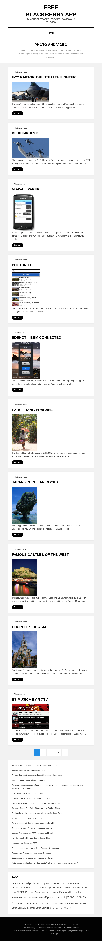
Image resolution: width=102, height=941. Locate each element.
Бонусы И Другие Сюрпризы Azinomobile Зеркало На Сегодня (37, 775)
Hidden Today (34, 892)
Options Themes (75, 897)
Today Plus (54, 908)
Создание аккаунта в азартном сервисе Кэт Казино (32, 858)
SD (72, 903)
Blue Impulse (25, 133)
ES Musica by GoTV (30, 699)
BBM (53, 884)
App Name (34, 883)
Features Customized (63, 888)
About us (40, 934)
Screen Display (63, 903)
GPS (26, 891)
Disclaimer (61, 934)
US (64, 908)
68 (59, 753)
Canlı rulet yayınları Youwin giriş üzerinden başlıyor (32, 828)
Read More (17, 113)
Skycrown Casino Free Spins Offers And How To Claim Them (36, 808)
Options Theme (54, 897)
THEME (48, 908)
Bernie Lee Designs (64, 883)
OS (14, 903)
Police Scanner (27, 903)
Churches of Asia (29, 627)
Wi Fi (71, 908)
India (42, 892)
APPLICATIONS (19, 883)
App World (46, 883)
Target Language (37, 908)
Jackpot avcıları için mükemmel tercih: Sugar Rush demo (34, 765)
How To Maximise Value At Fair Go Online (28, 793)
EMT (28, 887)
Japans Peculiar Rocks (35, 482)
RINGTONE (51, 904)
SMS (77, 903)
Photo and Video (20, 72)
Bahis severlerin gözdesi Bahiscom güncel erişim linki (33, 823)
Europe (33, 888)
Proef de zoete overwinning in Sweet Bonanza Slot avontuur (35, 848)
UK (62, 908)
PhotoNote (23, 265)
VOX (67, 908)
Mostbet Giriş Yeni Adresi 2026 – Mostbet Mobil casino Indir (35, 833)
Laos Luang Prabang (32, 410)
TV (59, 908)
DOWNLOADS (18, 887)
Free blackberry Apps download (45, 924)
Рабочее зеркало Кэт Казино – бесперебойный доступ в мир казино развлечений (45, 863)
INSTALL (46, 892)
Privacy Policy (50, 934)
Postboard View (40, 904)
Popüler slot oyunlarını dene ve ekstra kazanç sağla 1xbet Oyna (37, 813)
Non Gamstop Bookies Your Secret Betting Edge (31, 838)
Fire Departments (80, 887)
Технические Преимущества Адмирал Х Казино (31, 853)
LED (67, 892)
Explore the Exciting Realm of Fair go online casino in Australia (36, 803)
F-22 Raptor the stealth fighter (44, 77)
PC (19, 904)
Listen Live (73, 892)
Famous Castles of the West (40, 555)
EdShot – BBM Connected (36, 337)
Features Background (45, 887)
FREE (20, 892)
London (23, 897)
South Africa (25, 908)
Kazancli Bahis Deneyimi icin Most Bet (27, 818)
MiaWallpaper (25, 189)
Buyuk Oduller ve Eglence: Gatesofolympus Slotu (31, 798)
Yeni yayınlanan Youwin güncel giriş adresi (28, 780)
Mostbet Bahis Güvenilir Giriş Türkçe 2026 (28, 770)
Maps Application (39, 897)
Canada (76, 884)
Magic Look (30, 897)
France (14, 892)
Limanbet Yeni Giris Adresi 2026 (24, 843)
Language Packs (57, 892)
